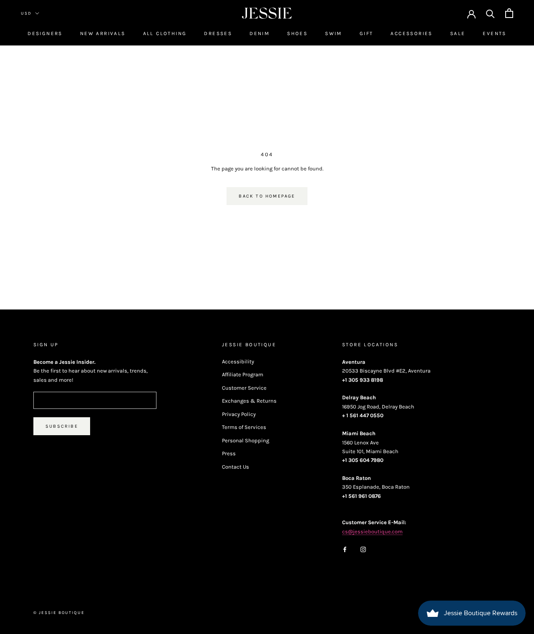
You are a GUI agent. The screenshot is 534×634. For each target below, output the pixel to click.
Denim (259, 33)
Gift (366, 33)
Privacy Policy (239, 414)
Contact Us (235, 467)
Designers (45, 33)
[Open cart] (509, 13)
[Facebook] (345, 548)
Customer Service (244, 388)
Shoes (297, 33)
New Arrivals (103, 33)
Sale (458, 33)
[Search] (490, 13)
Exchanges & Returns (249, 401)
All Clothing (165, 33)
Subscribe (61, 426)
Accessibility (238, 361)
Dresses (218, 33)
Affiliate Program (242, 374)
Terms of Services (244, 427)
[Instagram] (363, 548)
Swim (333, 33)
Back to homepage (267, 196)
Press (229, 453)
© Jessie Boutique (59, 612)
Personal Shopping (245, 440)
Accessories (411, 33)
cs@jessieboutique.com (372, 531)
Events (494, 33)
